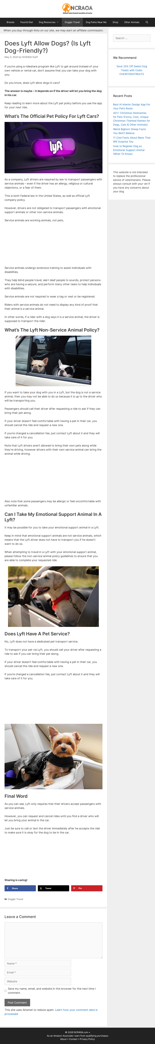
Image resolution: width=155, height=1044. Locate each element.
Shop (115, 22)
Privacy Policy (87, 1039)
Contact (73, 1039)
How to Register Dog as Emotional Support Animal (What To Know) (129, 150)
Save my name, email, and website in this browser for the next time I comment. (52, 990)
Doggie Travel (72, 22)
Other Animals (131, 22)
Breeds (10, 22)
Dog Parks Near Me (96, 22)
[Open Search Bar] (146, 22)
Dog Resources (47, 22)
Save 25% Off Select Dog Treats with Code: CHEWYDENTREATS (132, 70)
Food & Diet (26, 22)
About (63, 1039)
